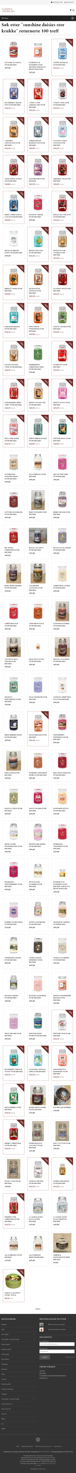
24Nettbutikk (41, 1469)
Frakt (17, 1446)
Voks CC (4, 1414)
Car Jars (3, 1379)
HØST (3, 1429)
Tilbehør (4, 1394)
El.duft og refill (6, 1384)
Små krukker (5, 1354)
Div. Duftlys (5, 1334)
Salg (2, 1329)
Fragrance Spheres (7, 1389)
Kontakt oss (43, 1378)
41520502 (45, 1452)
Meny (6, 18)
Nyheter (4, 1324)
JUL (2, 1424)
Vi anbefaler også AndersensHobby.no (52, 1376)
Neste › (38, 1309)
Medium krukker (6, 1349)
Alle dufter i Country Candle (10, 1399)
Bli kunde (42, 1373)
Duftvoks (4, 1369)
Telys (3, 1374)
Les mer (39, 1463)
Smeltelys (4, 1364)
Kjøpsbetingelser (27, 1446)
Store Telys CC (6, 1409)
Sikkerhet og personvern (43, 1446)
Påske (3, 1419)
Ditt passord (43, 1348)
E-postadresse (44, 1341)
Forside (42, 1371)
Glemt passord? (70, 1357)
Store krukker (5, 1344)
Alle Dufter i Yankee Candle (10, 1339)
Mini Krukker (5, 1359)
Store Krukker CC (6, 1404)
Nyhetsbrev (58, 1446)
